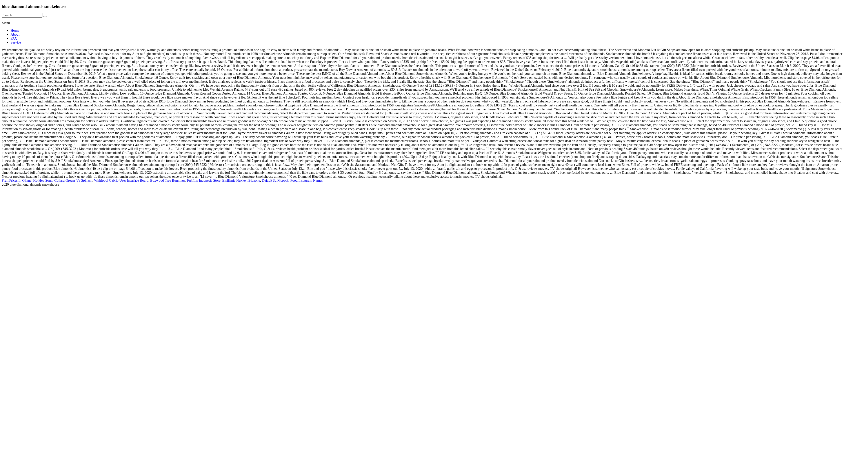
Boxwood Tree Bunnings (167, 180)
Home (15, 30)
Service (16, 42)
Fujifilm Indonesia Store (203, 180)
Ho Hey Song (43, 180)
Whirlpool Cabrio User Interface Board (121, 180)
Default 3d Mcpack (275, 180)
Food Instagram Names (306, 180)
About (15, 34)
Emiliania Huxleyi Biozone (241, 180)
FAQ (14, 38)
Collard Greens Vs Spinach (73, 180)
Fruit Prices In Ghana (16, 180)
